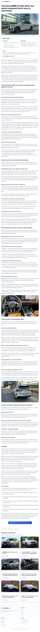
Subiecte (22, 612)
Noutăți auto (23, 609)
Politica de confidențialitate (25, 621)
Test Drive (22, 613)
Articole (22, 610)
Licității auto (3, 621)
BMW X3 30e (4, 278)
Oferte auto (2, 622)
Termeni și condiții (24, 619)
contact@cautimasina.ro (24, 622)
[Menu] (38, 2)
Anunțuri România (3, 619)
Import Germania (3, 625)
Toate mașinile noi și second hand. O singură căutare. (20, 522)
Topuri (22, 615)
